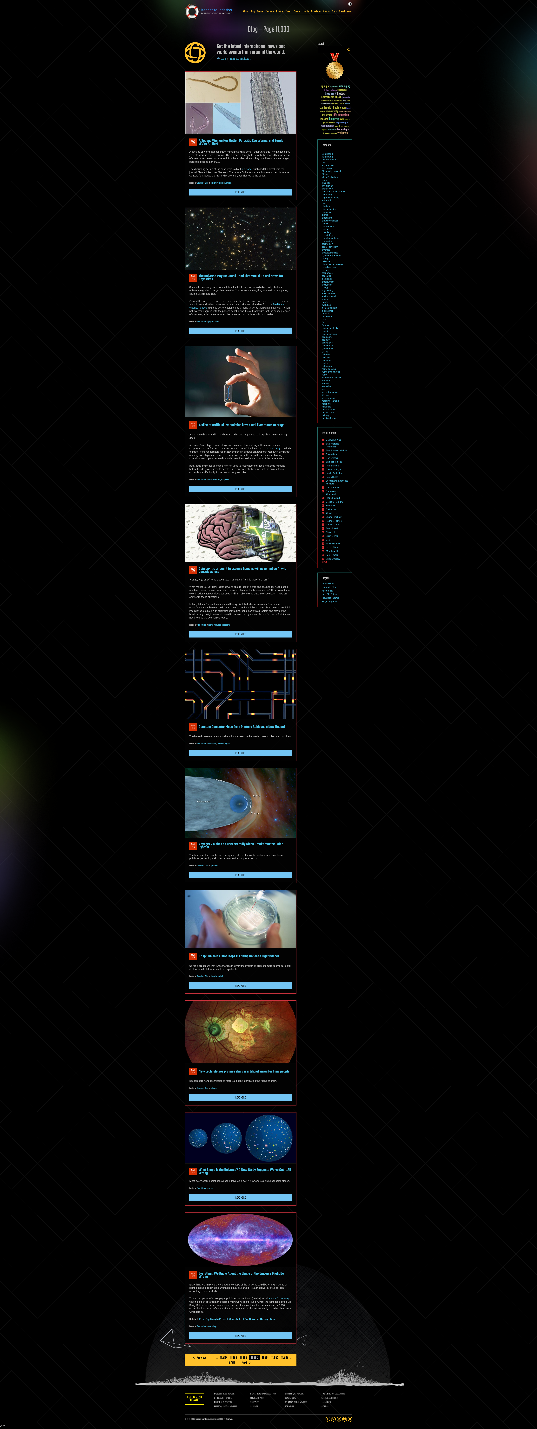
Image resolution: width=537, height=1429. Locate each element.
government (328, 348)
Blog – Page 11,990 (268, 30)
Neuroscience (348, 119)
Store (334, 11)
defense (326, 261)
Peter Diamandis (330, 159)
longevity (334, 119)
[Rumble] (350, 1419)
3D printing (327, 154)
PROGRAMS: (325, 1402)
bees (324, 203)
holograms (327, 366)
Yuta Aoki (330, 505)
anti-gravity (327, 185)
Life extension (341, 115)
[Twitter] (333, 1419)
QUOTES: (324, 1406)
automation (327, 200)
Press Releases (345, 11)
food (324, 319)
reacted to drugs (272, 448)
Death (348, 101)
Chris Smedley (333, 558)
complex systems (330, 238)
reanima (331, 122)
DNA (324, 162)
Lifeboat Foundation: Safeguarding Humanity (208, 11)
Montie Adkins (333, 551)
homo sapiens (329, 369)
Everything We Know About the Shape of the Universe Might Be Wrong (241, 1275)
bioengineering (329, 209)
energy (325, 287)
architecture (327, 188)
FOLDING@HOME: (291, 1402)
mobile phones (329, 418)
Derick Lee (331, 509)
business (326, 229)
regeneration (327, 126)
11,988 (233, 1357)
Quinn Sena (331, 454)
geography (327, 337)
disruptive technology (332, 264)
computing (225, 480)
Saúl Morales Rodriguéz (332, 445)
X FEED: (217, 1398)
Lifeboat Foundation (202, 1419)
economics (327, 273)
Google (321, 108)
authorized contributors (240, 58)
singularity (347, 126)
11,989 (243, 1357)
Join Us (305, 11)
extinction (335, 104)
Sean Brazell (332, 528)
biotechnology (327, 97)
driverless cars (329, 267)
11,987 (223, 1357)
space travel (215, 866)
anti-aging (344, 86)
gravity (325, 351)
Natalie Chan (332, 524)
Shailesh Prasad (334, 461)
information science (331, 377)
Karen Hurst (332, 477)
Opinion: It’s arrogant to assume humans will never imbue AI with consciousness (243, 570)
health (328, 108)
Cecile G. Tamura (334, 502)
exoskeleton (328, 311)
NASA (342, 119)
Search (348, 49)
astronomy (327, 194)
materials (326, 406)
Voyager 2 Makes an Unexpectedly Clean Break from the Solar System (241, 845)
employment (328, 281)
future (341, 103)
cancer (330, 101)
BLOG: (252, 1398)
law (323, 389)
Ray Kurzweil (328, 165)
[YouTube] (344, 1419)
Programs (269, 11)
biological (326, 212)
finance (325, 313)
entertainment (328, 293)
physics (211, 322)
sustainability (332, 130)
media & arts (328, 412)
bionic (325, 215)
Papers (288, 11)
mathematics (328, 409)
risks (342, 126)
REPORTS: (253, 1402)
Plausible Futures (330, 598)
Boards (260, 11)
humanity (349, 108)
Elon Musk (327, 168)
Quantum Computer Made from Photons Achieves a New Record (242, 727)
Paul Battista (201, 322)
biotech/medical (217, 183)
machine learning (330, 401)
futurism (214, 1088)
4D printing (327, 156)
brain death (324, 101)
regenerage (342, 122)
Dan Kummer (332, 487)
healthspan (339, 108)
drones (325, 270)
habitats (326, 354)
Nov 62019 (193, 142)
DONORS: (288, 1398)
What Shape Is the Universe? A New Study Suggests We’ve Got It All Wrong (245, 1171)
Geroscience (328, 583)
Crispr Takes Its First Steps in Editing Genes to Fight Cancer (239, 956)
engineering (327, 290)
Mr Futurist (327, 590)
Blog (253, 11)
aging (324, 86)
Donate (297, 11)
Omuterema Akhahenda (332, 493)
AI (328, 86)
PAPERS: (253, 1406)
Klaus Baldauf (333, 498)
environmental (329, 296)
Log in (223, 58)
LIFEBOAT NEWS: (256, 1394)
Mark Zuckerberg (330, 177)
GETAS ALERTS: (326, 1394)
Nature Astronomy (278, 1298)
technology (343, 129)
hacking (326, 357)
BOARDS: (324, 1398)
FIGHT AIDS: (218, 1402)
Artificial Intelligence (330, 90)
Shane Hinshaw (333, 517)
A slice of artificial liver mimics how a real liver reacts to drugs (241, 425)
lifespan (324, 119)
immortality (332, 111)
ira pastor (327, 115)
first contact (328, 316)
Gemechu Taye (333, 469)
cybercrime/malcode (332, 255)
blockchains (328, 226)
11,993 (284, 1357)
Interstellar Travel (345, 112)
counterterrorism (330, 247)
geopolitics (327, 342)
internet (325, 383)
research (337, 126)
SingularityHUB (329, 601)
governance (327, 345)
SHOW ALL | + (326, 562)
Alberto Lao (331, 513)
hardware (326, 360)
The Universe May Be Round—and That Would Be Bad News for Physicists (241, 277)
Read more (240, 192)
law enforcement (330, 392)
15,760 (231, 1362)
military (325, 415)
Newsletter (316, 11)
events (325, 302)
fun (323, 322)
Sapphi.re (229, 1419)
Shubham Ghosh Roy (336, 450)
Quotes (326, 11)
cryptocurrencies (330, 252)
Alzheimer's (334, 87)
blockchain (346, 97)
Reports (279, 11)
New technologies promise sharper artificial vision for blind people (244, 1071)
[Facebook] (328, 1419)
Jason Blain (332, 547)
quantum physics (214, 625)
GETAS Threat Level (194, 1399)
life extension (328, 398)
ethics (325, 299)
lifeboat (325, 395)
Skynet (325, 174)
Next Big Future (329, 594)
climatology (327, 235)
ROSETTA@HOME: (220, 1406)
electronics (327, 279)
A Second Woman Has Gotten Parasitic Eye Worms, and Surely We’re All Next (241, 142)
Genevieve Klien (202, 183)
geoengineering (329, 334)
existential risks (326, 104)
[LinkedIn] (339, 1419)
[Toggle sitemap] (344, 4)
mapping (326, 403)
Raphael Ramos (334, 521)
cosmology (212, 1326)
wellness (342, 133)
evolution (326, 305)
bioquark (330, 94)
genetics (326, 331)
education (327, 276)
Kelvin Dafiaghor (334, 473)
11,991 (265, 1357)
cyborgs (326, 258)
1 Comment (228, 183)
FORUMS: (288, 1406)
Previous (202, 1357)
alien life (326, 183)
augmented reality (331, 197)
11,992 (274, 1357)
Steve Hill (330, 532)
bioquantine (342, 90)
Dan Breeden (332, 458)
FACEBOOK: (218, 1394)
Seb (328, 540)
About (245, 11)
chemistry (326, 232)
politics (325, 123)
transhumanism (330, 133)
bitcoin (338, 97)
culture (344, 101)
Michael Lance (333, 543)
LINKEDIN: (288, 1394)
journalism (327, 386)
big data (326, 206)
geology (326, 340)
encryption (327, 284)
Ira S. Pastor (332, 555)
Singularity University (332, 171)
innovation (327, 380)
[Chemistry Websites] (334, 66)
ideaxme (322, 112)
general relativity (330, 328)
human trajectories (331, 371)
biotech (341, 94)
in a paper (247, 169)
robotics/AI (226, 625)
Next (244, 1362)
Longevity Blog (329, 587)
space (217, 322)
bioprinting (327, 217)
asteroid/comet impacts (333, 191)
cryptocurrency (338, 101)
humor (325, 374)
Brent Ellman (332, 536)
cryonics (326, 249)
